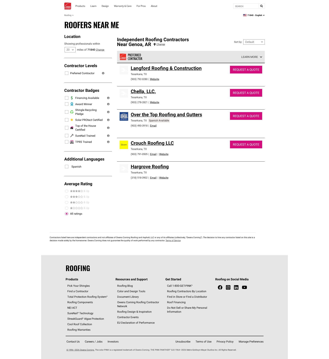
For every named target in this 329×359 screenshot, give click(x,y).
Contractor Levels (80, 65)
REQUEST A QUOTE (246, 70)
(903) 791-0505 (139, 154)
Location (72, 36)
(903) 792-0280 (139, 79)
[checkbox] (66, 213)
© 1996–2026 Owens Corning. (80, 350)
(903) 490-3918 (139, 125)
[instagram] (228, 287)
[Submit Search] (262, 6)
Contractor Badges (81, 90)
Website (154, 79)
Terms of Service (173, 240)
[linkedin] (236, 287)
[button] (103, 73)
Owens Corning (67, 6)
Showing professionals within (82, 43)
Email (153, 125)
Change (100, 49)
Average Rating (78, 183)
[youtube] (244, 287)
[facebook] (220, 287)
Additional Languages (84, 159)
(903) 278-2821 (139, 102)
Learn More (249, 57)
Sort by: (238, 41)
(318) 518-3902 (139, 177)
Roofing (67, 15)
